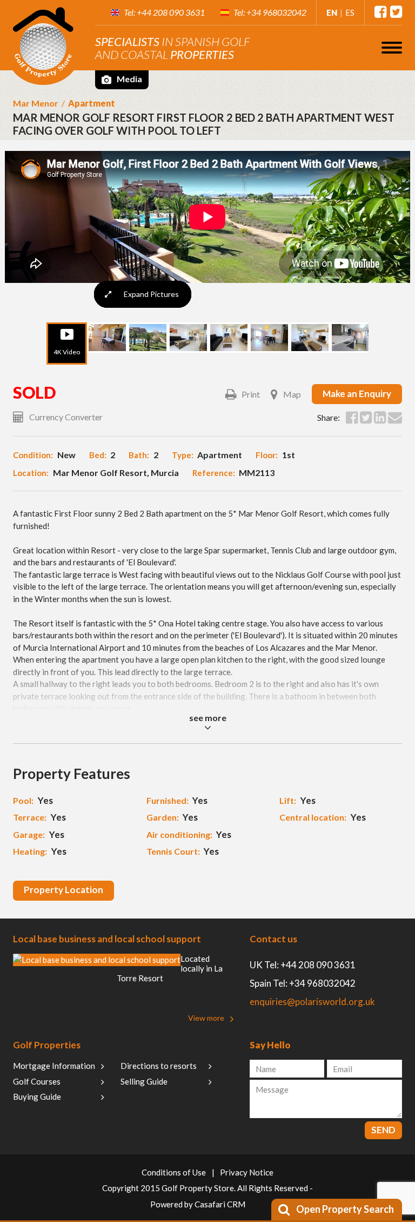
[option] (207, 213)
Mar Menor (35, 103)
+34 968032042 (276, 12)
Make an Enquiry (357, 393)
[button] (391, 47)
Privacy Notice (246, 1172)
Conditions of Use (174, 1172)
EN (331, 12)
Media (128, 79)
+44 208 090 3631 (171, 12)
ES (349, 12)
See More (207, 717)
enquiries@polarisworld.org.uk (312, 1001)
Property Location (63, 889)
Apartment (91, 103)
